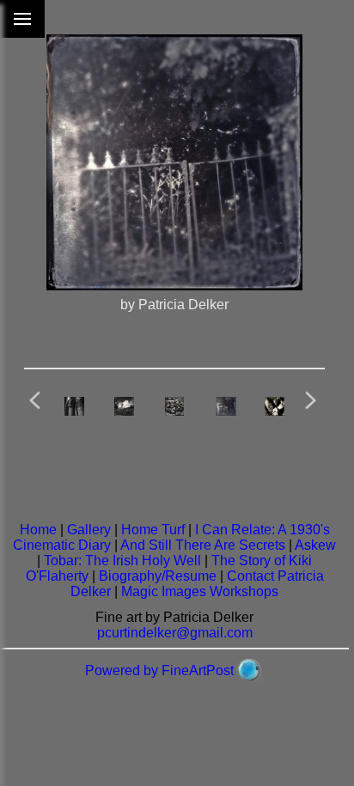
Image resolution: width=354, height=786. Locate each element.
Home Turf (153, 529)
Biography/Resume (158, 576)
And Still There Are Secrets (202, 545)
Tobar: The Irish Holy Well (122, 560)
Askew (315, 545)
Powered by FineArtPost (159, 670)
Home (38, 529)
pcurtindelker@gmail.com (175, 632)
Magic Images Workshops (199, 591)
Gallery (89, 529)
